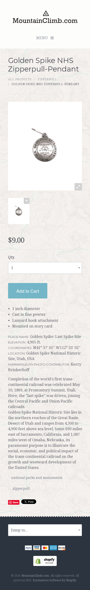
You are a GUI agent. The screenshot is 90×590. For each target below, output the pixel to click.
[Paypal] (28, 548)
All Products (20, 79)
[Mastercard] (45, 548)
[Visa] (36, 548)
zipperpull (47, 79)
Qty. (11, 257)
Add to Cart (27, 291)
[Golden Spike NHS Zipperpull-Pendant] (19, 211)
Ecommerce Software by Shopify (54, 580)
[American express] (53, 548)
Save (15, 502)
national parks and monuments (36, 478)
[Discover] (61, 548)
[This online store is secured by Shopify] (45, 560)
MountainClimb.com (35, 575)
